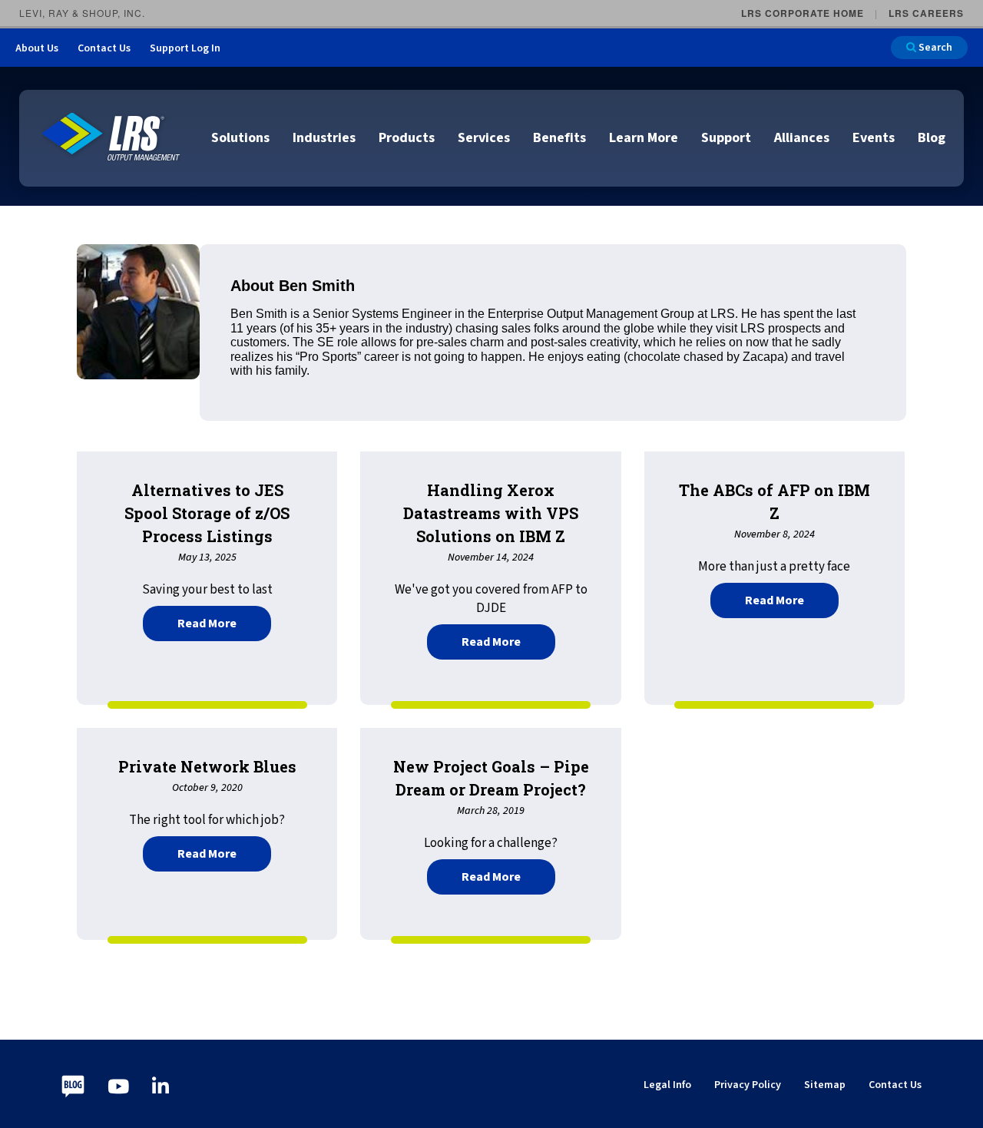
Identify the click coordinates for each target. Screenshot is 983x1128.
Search (934, 47)
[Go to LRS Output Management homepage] (111, 137)
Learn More (643, 137)
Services (484, 137)
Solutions (240, 137)
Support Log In (185, 48)
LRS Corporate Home (802, 13)
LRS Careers (926, 13)
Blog (931, 137)
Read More (224, 621)
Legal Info (667, 1085)
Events (873, 137)
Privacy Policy (747, 1085)
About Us (36, 48)
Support (726, 137)
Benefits (559, 137)
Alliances (801, 137)
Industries (324, 137)
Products (407, 137)
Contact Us (104, 48)
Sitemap (825, 1085)
